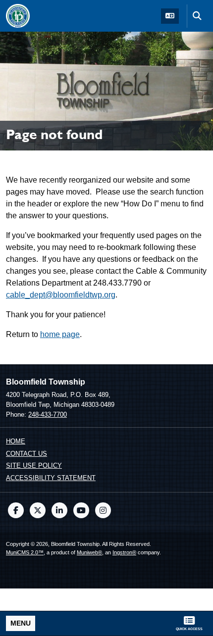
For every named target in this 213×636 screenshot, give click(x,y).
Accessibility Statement (51, 478)
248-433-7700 (47, 414)
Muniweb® (89, 552)
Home (15, 441)
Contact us (26, 453)
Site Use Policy (34, 465)
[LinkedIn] (59, 510)
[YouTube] (81, 510)
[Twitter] (38, 510)
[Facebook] (16, 510)
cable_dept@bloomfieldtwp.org (60, 295)
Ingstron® (124, 552)
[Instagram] (103, 510)
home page (60, 334)
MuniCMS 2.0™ (25, 552)
